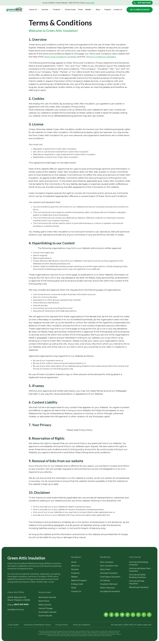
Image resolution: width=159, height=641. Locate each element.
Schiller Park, (74, 635)
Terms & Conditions (81, 625)
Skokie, (58, 632)
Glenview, (97, 631)
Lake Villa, (72, 634)
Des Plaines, (113, 632)
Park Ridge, (50, 635)
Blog (98, 10)
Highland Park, (104, 631)
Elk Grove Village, (42, 634)
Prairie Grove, (56, 635)
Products (56, 10)
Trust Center (13, 625)
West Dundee (97, 635)
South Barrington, (82, 635)
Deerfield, (82, 631)
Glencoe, (93, 631)
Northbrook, (48, 632)
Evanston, (87, 631)
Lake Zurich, (78, 634)
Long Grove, (91, 634)
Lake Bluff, (41, 632)
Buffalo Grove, (95, 632)
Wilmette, (63, 632)
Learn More (90, 3)
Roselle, (62, 635)
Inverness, (63, 634)
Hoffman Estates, (56, 634)
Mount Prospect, (106, 634)
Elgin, (117, 632)
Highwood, (111, 631)
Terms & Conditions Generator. (101, 56)
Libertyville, (85, 634)
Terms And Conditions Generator (60, 56)
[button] (34, 9)
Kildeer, (68, 634)
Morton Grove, (97, 634)
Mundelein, (113, 634)
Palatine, (119, 634)
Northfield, (53, 632)
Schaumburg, (67, 635)
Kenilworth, (117, 631)
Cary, (108, 632)
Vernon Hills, (91, 635)
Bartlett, (90, 632)
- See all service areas (106, 635)
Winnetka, (68, 632)
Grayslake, (49, 634)
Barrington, (84, 632)
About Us (33, 10)
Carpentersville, (103, 632)
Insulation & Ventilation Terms (37, 625)
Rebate (88, 10)
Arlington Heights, (76, 632)
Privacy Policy (61, 625)
